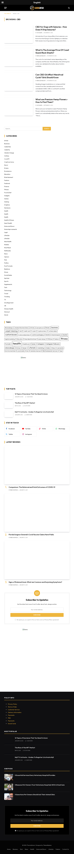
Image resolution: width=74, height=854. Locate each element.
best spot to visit (40, 327)
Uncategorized (8, 303)
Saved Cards (12, 723)
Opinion (6, 257)
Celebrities (7, 147)
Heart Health (8, 223)
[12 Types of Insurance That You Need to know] (8, 396)
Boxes (47, 328)
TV (5, 300)
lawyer (25, 348)
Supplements (8, 284)
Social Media (8, 275)
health (17, 343)
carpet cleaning (11, 331)
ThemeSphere (47, 845)
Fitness (6, 189)
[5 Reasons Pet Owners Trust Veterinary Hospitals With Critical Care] (8, 787)
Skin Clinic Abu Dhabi (10, 351)
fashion (57, 339)
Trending (7, 296)
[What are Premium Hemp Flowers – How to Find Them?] (18, 107)
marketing (41, 348)
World (6, 315)
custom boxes (11, 335)
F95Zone (50, 339)
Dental (48, 335)
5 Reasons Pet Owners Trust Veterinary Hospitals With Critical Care (40, 785)
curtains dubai (53, 331)
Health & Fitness (9, 220)
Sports (6, 281)
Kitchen (18, 348)
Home (14, 13)
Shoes (6, 272)
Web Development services (49, 351)
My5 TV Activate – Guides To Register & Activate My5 (34, 412)
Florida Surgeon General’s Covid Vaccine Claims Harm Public (31, 535)
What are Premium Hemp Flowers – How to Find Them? (51, 100)
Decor (6, 165)
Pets (5, 260)
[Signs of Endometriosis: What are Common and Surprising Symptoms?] (37, 560)
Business (7, 144)
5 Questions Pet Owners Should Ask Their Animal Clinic (35, 794)
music (48, 348)
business (55, 327)
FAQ (9, 718)
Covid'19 (6, 159)
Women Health (8, 309)
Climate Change (9, 153)
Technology (7, 290)
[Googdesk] (37, 8)
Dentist (65, 335)
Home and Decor (9, 226)
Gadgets (7, 196)
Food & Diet (7, 192)
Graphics (7, 205)
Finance (6, 186)
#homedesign (9, 327)
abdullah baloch (41, 55)
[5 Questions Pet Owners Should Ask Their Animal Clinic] (8, 796)
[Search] (69, 8)
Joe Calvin (39, 32)
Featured (7, 183)
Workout (7, 312)
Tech (5, 287)
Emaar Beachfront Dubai (30, 339)
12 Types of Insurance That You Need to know (31, 394)
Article (6, 140)
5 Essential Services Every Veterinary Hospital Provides (35, 775)
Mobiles (6, 244)
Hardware (7, 208)
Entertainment (8, 177)
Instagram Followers (53, 344)
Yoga (60, 351)
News (6, 254)
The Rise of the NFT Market (25, 403)
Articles (32, 327)
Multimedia (7, 251)
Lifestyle (6, 235)
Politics (6, 263)
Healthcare (26, 344)
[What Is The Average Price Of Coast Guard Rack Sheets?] (18, 57)
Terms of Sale (12, 707)
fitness (64, 338)
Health (6, 211)
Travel (6, 293)
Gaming (6, 202)
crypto (34, 331)
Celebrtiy (7, 150)
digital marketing (10, 339)
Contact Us (65, 849)
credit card (27, 331)
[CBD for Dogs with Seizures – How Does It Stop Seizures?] (18, 34)
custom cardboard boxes (24, 335)
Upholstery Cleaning (35, 351)
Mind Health (7, 241)
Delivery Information (14, 712)
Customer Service (14, 710)
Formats (8, 344)
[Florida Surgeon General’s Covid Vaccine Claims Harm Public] (37, 512)
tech (28, 351)
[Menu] (5, 8)
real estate (60, 348)
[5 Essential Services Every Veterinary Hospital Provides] (8, 777)
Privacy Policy (48, 619)
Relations (7, 269)
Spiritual (6, 278)
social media (20, 351)
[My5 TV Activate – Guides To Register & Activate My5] (8, 414)
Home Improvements (10, 229)
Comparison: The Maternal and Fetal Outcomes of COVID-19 (32, 487)
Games (6, 199)
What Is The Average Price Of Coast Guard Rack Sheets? (52, 51)
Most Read (7, 248)
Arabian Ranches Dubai (21, 327)
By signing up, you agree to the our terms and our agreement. (38, 619)
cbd (21, 331)
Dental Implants (56, 335)
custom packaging (37, 335)
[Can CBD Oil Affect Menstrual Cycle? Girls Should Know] (18, 82)
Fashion (6, 180)
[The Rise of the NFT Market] (8, 405)
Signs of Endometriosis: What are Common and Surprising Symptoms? (35, 582)
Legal (6, 232)
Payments (11, 715)
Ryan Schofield (14, 490)
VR (5, 306)
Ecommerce (7, 171)
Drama (6, 168)
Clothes (6, 156)
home (33, 344)
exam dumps (41, 339)
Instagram (40, 344)
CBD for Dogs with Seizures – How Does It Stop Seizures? (51, 28)
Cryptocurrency (9, 162)
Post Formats (8, 266)
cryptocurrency (42, 331)
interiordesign (9, 348)
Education (7, 174)
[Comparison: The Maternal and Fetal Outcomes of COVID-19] (37, 465)
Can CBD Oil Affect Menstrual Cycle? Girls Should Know (49, 76)
